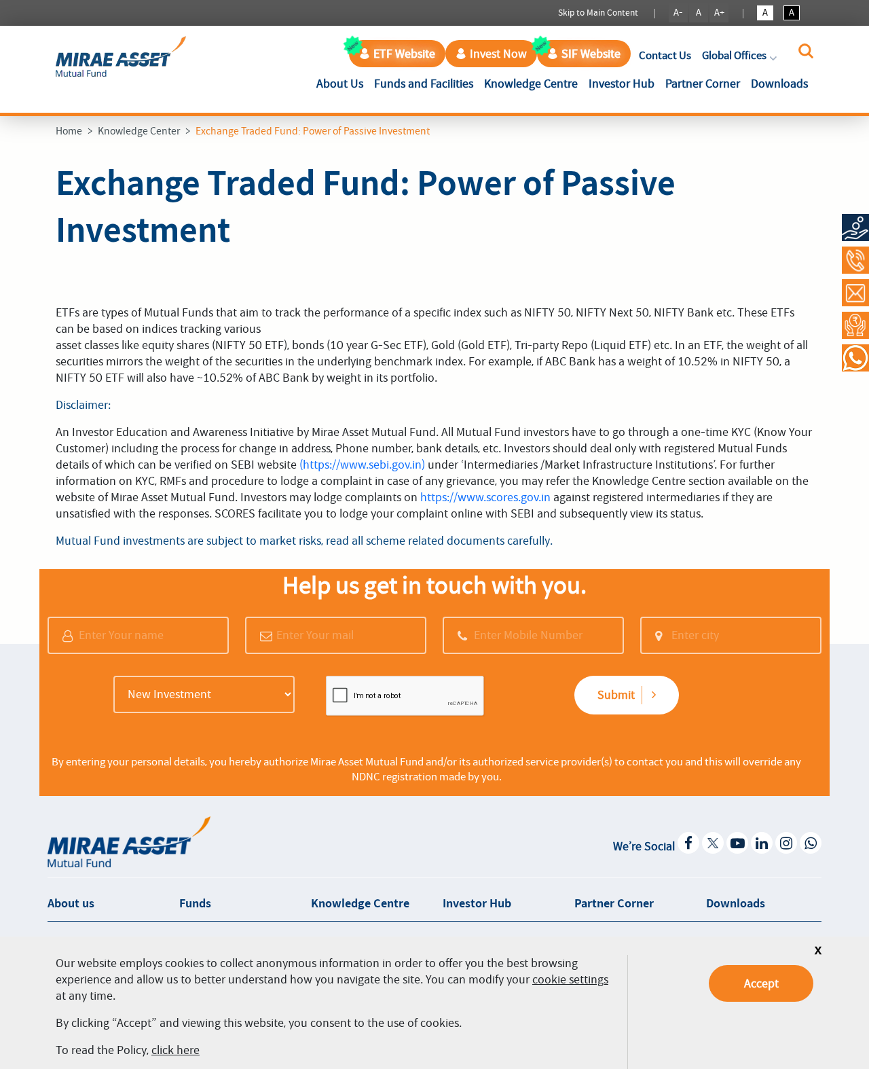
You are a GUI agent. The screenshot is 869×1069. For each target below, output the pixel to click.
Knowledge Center (139, 131)
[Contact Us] (855, 292)
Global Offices (734, 55)
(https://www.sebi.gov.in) (362, 464)
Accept (761, 983)
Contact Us (665, 55)
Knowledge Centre (531, 83)
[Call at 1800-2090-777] (855, 260)
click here (175, 1050)
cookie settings (570, 979)
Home (69, 131)
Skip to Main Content (598, 12)
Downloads (779, 83)
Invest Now (498, 53)
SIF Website (591, 53)
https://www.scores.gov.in (485, 497)
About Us (342, 83)
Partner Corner (702, 83)
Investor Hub (621, 83)
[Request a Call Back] (855, 325)
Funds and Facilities (423, 83)
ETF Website (404, 53)
